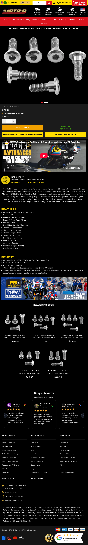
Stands (72, 20)
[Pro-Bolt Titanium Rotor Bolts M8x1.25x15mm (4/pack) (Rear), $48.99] (29, 358)
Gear (6, 20)
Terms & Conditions (67, 472)
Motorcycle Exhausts (10, 461)
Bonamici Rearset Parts (68, 461)
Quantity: (5, 116)
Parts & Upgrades (8, 442)
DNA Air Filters (8, 446)
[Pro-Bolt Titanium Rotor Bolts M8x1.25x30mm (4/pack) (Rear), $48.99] (58, 358)
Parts (43, 20)
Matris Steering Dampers (11, 454)
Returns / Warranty (67, 454)
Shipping (63, 446)
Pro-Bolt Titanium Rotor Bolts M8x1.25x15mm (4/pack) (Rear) (29, 372)
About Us (34, 442)
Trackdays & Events (38, 457)
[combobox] (42, 3)
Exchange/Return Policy (65, 134)
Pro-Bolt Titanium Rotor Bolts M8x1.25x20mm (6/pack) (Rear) (72, 336)
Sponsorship (35, 465)
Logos (33, 469)
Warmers (43, 23)
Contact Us (64, 442)
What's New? (36, 446)
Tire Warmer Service (67, 457)
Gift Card (5, 472)
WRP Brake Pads (8, 469)
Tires (80, 20)
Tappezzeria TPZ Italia (10, 465)
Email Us (32, 182)
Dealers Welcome (21, 521)
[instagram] (9, 538)
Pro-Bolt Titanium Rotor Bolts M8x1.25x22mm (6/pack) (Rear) (44, 336)
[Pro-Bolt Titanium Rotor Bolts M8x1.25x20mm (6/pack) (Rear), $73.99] (72, 322)
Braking (62, 20)
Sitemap (63, 469)
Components (17, 20)
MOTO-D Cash (65, 450)
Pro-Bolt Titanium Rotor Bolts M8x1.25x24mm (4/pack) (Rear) (15, 336)
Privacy (62, 465)
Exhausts (52, 20)
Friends (33, 454)
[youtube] (15, 538)
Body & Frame (31, 20)
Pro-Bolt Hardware (9, 457)
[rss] (21, 538)
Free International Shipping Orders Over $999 (22, 134)
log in (54, 3)
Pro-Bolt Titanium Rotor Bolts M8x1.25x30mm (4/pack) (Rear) (58, 372)
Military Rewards (37, 461)
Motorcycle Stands (9, 450)
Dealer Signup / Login (39, 472)
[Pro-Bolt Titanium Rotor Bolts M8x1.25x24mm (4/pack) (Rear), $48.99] (15, 322)
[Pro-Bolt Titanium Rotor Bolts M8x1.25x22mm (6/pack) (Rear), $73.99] (43, 322)
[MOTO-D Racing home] (14, 11)
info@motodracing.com (14, 500)
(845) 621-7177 (65, 2)
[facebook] (3, 538)
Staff (32, 450)
